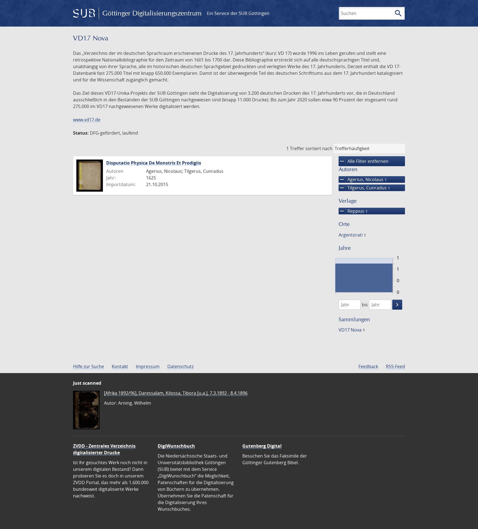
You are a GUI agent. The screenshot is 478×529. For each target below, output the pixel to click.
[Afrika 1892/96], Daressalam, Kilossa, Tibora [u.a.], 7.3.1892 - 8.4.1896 (176, 393)
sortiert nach (318, 148)
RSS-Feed (395, 366)
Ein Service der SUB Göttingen (238, 13)
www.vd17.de (86, 120)
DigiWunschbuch (176, 446)
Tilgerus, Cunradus (364, 187)
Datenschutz (180, 366)
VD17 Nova (352, 330)
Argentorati (352, 235)
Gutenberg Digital (262, 446)
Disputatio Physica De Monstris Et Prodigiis (153, 163)
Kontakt (120, 366)
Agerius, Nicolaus (363, 179)
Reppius (353, 211)
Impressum (148, 366)
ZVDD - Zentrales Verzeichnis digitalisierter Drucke (104, 449)
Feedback (368, 366)
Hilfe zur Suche (88, 366)
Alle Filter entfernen (363, 161)
